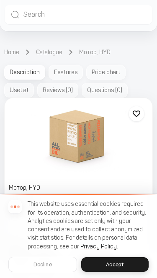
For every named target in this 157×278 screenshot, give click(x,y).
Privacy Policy (98, 246)
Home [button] (11, 52)
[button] (78, 14)
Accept (115, 264)
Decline (42, 264)
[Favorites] (136, 113)
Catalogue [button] (49, 52)
